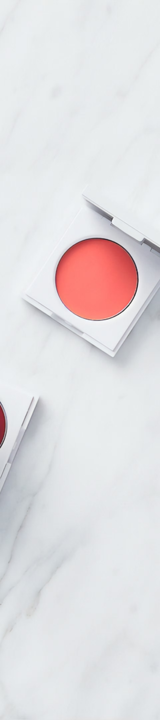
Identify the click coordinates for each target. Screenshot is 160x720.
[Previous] (36, 341)
